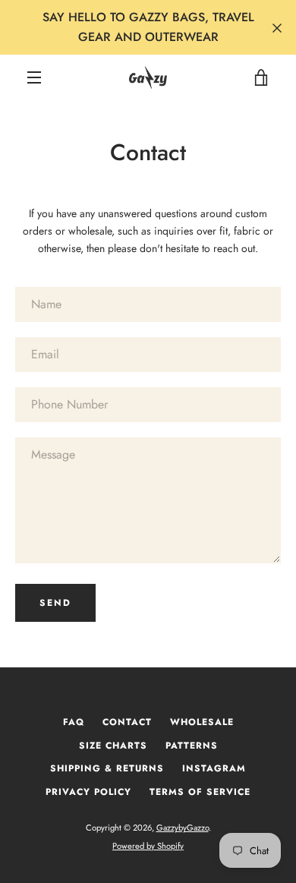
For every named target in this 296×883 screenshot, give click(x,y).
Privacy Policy (88, 792)
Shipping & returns (107, 768)
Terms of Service (200, 792)
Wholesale (202, 722)
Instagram (214, 768)
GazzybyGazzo (182, 828)
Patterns (191, 745)
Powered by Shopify (148, 846)
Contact (127, 722)
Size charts (113, 745)
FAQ (73, 722)
